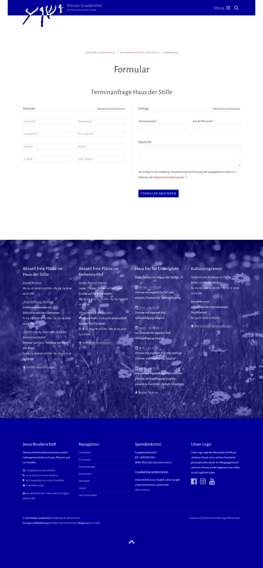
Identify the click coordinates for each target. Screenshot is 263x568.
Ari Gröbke (94, 523)
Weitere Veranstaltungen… (41, 367)
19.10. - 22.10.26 (148, 328)
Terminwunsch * (148, 121)
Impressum (195, 518)
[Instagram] (201, 481)
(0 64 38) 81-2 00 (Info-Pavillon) (42, 475)
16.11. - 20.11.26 (148, 348)
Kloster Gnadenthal (84, 7)
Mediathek (84, 481)
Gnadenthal (84, 452)
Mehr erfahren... (143, 490)
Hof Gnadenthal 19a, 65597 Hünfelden (45, 480)
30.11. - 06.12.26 (148, 368)
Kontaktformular (35, 485)
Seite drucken (233, 518)
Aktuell (82, 488)
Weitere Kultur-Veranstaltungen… (213, 326)
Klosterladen (85, 474)
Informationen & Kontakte (139, 52)
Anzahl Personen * (203, 121)
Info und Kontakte (88, 495)
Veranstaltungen (87, 466)
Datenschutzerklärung (166, 177)
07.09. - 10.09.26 (149, 287)
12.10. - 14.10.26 (148, 307)
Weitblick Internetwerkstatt (63, 523)
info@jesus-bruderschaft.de (41, 470)
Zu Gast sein (85, 459)
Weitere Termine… (149, 392)
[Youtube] (210, 481)
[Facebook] (194, 481)
